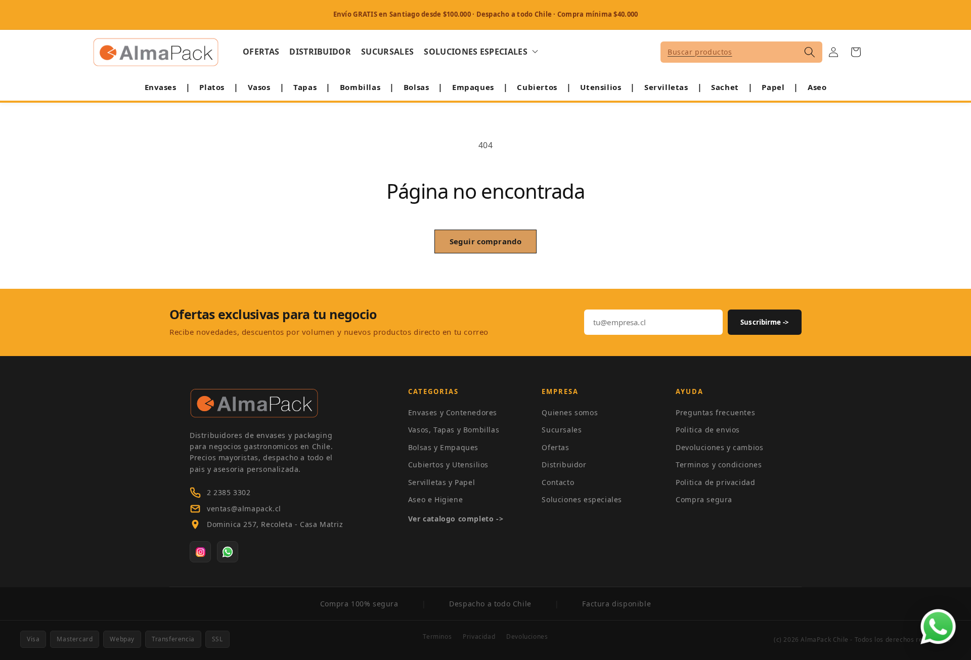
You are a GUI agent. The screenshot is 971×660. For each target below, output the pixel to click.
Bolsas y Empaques (443, 447)
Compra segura (704, 499)
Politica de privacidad (715, 482)
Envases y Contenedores (452, 412)
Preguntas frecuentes (715, 412)
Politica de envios (708, 429)
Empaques (473, 87)
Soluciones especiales (582, 499)
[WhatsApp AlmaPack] (227, 551)
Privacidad (479, 636)
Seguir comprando (485, 241)
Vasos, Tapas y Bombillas (453, 429)
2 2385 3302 (229, 492)
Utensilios (600, 87)
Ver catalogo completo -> (455, 518)
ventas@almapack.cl (244, 508)
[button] (481, 52)
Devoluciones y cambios (719, 447)
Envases (160, 87)
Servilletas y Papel (441, 482)
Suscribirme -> (764, 322)
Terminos (437, 636)
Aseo (817, 87)
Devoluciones (527, 636)
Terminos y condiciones (719, 464)
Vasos (259, 87)
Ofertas (555, 447)
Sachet (725, 87)
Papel (773, 87)
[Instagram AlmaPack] (200, 551)
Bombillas (360, 87)
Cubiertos (537, 87)
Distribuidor (564, 464)
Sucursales (562, 429)
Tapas (305, 87)
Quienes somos (570, 412)
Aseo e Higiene (435, 499)
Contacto (558, 482)
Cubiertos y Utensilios (448, 464)
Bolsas (416, 87)
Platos (212, 87)
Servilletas (666, 87)
